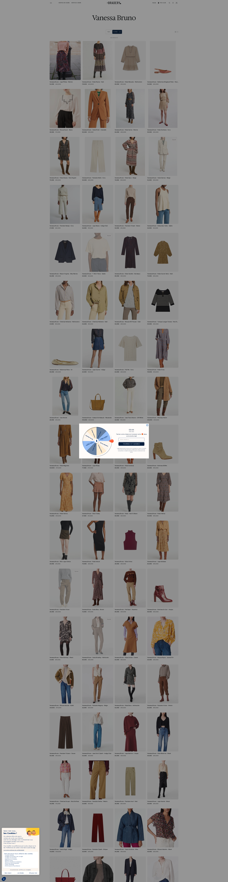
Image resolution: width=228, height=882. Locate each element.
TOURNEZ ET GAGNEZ (131, 444)
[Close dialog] (147, 425)
